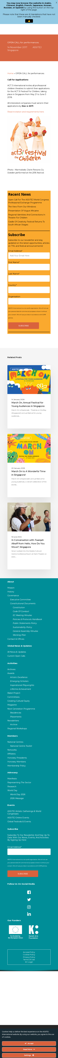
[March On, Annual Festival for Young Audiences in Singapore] (29, 396)
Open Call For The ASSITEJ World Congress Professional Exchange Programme (28, 201)
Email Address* (15, 251)
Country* (12, 285)
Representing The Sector (19, 782)
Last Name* (13, 274)
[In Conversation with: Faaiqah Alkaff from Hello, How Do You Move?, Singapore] (29, 536)
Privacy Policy (29, 957)
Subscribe (12, 829)
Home (10, 73)
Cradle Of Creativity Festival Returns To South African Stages (26, 223)
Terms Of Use (29, 959)
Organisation (14, 296)
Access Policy (29, 952)
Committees (13, 697)
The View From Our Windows (22, 206)
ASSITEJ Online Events (18, 817)
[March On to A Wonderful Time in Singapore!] (29, 465)
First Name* (13, 262)
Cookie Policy (29, 954)
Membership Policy (16, 766)
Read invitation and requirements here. (25, 112)
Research (11, 786)
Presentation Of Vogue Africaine (23, 210)
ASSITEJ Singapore (21, 369)
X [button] (56, 2)
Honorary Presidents (17, 758)
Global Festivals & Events (19, 821)
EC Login (29, 962)
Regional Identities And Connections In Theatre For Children (26, 216)
